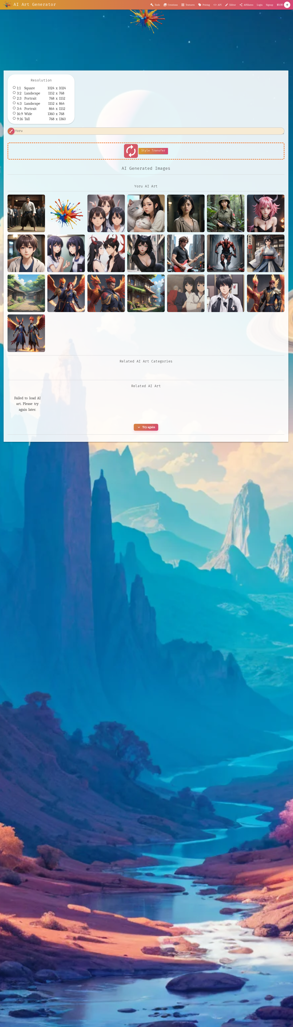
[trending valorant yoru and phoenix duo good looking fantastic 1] (265, 293)
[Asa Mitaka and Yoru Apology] (106, 213)
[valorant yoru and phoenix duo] (26, 333)
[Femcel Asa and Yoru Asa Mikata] (146, 213)
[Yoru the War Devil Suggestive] (225, 253)
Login (260, 4)
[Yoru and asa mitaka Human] (106, 253)
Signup (269, 4)
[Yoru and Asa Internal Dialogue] (66, 253)
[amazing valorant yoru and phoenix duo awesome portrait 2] (66, 293)
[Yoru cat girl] (146, 253)
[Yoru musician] (186, 253)
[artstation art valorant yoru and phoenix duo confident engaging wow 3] (106, 293)
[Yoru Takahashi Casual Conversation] (26, 253)
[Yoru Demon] (265, 213)
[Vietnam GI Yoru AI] (225, 213)
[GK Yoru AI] (186, 213)
